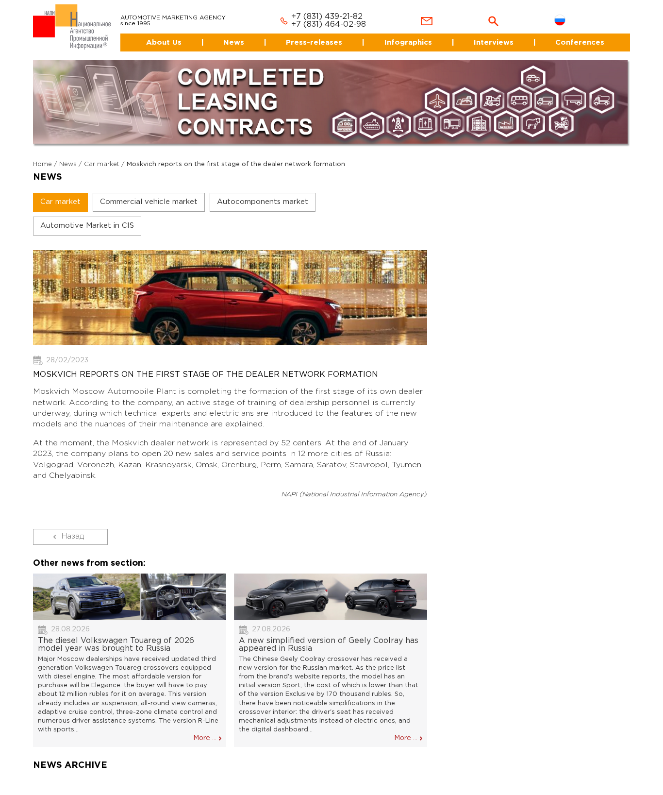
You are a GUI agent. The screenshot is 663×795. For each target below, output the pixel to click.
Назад (73, 528)
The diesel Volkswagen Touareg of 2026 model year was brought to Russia (116, 635)
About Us (149, 33)
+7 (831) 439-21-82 (315, 8)
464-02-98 (333, 16)
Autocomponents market (262, 193)
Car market (101, 156)
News (223, 33)
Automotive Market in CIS (87, 217)
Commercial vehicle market (149, 193)
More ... (204, 730)
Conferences (580, 33)
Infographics (403, 33)
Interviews (491, 33)
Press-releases (307, 33)
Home (42, 156)
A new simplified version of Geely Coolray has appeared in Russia (328, 635)
